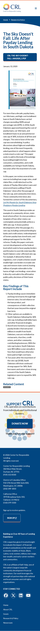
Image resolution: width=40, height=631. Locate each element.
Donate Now (20, 423)
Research (7, 387)
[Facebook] (6, 595)
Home (5, 20)
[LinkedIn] (20, 595)
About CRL (7, 609)
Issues (6, 614)
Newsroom (7, 623)
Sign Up (11, 518)
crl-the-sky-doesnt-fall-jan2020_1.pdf (17, 57)
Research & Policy (18, 20)
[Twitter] (13, 595)
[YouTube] (28, 595)
